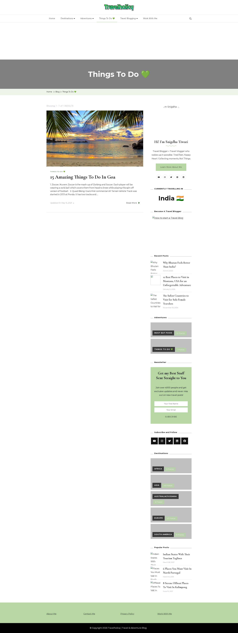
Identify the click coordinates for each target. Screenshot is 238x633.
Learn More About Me (171, 167)
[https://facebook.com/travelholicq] (184, 441)
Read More (131, 203)
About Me (51, 614)
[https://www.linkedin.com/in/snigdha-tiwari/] (177, 441)
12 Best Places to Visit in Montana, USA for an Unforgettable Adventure (177, 281)
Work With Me (150, 18)
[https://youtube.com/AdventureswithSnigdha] (154, 441)
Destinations (67, 18)
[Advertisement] (119, 40)
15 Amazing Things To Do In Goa (82, 177)
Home (52, 18)
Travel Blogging (128, 18)
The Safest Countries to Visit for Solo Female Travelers (176, 299)
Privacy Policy (127, 614)
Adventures (86, 18)
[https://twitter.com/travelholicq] (169, 441)
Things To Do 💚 (107, 18)
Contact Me (89, 614)
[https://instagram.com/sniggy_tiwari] (162, 441)
